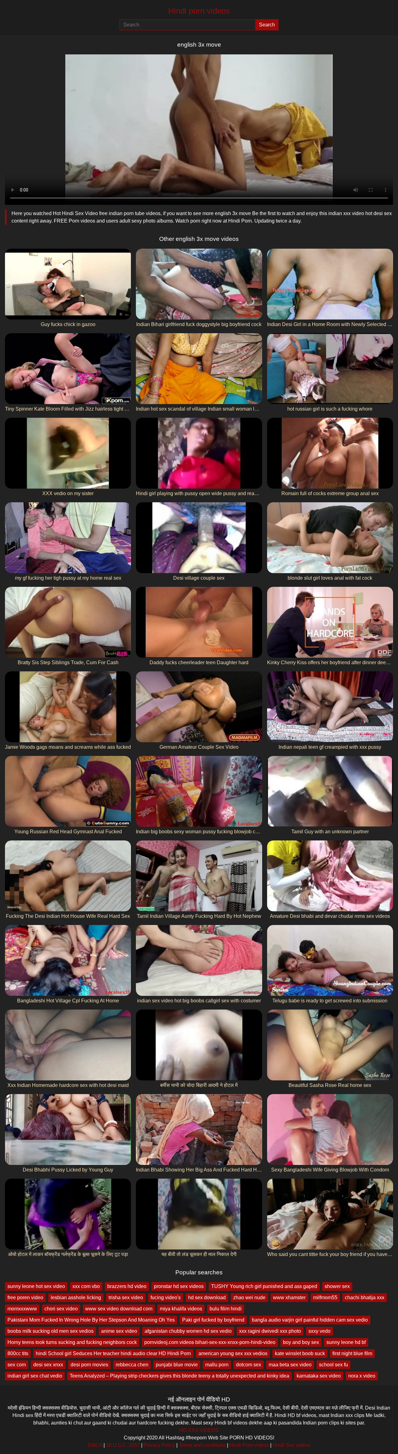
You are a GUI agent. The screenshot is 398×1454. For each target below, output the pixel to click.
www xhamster (289, 1297)
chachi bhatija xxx (364, 1297)
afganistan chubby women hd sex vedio (188, 1331)
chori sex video (61, 1308)
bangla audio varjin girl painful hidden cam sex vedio (310, 1320)
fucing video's (165, 1297)
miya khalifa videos (181, 1308)
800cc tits (17, 1353)
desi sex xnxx (48, 1364)
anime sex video (119, 1331)
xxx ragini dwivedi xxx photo (270, 1331)
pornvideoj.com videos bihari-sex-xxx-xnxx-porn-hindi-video (209, 1342)
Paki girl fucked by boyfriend (213, 1320)
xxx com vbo (86, 1286)
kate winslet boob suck (300, 1353)
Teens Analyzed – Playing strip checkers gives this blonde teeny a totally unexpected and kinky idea (179, 1375)
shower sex (337, 1286)
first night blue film (352, 1353)
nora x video (361, 1375)
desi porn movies (89, 1364)
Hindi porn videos (199, 11)
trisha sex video (126, 1297)
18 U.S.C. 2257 (123, 1445)
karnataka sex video (319, 1375)
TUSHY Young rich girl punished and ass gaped (264, 1286)
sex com (16, 1364)
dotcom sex (248, 1364)
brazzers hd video (126, 1286)
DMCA (95, 1445)
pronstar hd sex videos (179, 1286)
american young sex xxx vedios (232, 1353)
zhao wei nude (249, 1297)
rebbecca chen (132, 1364)
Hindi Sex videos (291, 1445)
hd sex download (207, 1297)
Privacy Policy (159, 1445)
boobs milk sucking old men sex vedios (50, 1331)
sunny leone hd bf (346, 1342)
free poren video (25, 1297)
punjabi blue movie (177, 1364)
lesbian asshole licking (76, 1297)
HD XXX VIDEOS (199, 1430)
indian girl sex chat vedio (34, 1375)
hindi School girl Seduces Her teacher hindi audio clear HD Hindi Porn (113, 1353)
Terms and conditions (202, 1445)
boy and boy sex (301, 1342)
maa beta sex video (290, 1364)
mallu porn (217, 1364)
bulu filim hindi (226, 1308)
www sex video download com (118, 1308)
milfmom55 (325, 1297)
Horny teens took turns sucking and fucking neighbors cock (72, 1342)
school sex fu (333, 1364)
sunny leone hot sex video (36, 1286)
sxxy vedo (319, 1331)
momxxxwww (22, 1308)
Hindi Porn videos (249, 1445)
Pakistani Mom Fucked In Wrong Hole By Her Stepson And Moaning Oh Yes (91, 1320)
